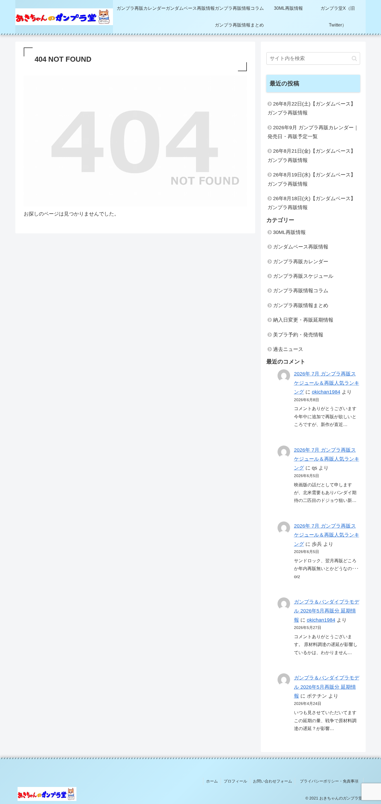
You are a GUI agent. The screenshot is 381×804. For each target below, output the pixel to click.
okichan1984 (326, 392)
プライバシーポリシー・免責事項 (331, 781)
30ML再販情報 (289, 232)
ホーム (212, 781)
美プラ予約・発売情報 (298, 335)
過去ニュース (288, 349)
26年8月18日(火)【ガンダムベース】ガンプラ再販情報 (311, 203)
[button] (354, 58)
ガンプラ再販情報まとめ (300, 305)
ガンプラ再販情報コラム (300, 290)
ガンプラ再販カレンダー (300, 261)
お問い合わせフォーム (272, 781)
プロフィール (235, 781)
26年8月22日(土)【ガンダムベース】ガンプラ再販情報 (311, 108)
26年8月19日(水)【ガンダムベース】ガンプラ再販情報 (311, 179)
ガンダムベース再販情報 (300, 247)
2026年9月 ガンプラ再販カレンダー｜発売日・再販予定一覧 (313, 132)
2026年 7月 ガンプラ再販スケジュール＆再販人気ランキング (326, 383)
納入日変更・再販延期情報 (303, 320)
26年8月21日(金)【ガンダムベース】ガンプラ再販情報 (311, 155)
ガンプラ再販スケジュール (303, 276)
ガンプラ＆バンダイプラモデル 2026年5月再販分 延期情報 (326, 611)
